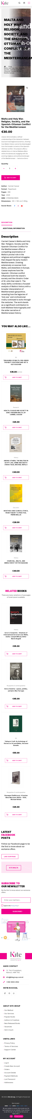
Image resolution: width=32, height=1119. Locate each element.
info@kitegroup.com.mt (14, 977)
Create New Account (12, 1066)
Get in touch (8, 1030)
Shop (10, 66)
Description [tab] (6, 222)
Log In (6, 1063)
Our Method (8, 1010)
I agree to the (11, 905)
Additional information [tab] (14, 228)
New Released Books (12, 1023)
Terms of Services (11, 1046)
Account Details (10, 1073)
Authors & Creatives (11, 1020)
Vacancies (8, 1027)
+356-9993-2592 (12, 982)
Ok (11, 1116)
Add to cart (11, 177)
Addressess (8, 1082)
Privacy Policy (14, 905)
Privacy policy (18, 1116)
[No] (30, 1112)
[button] (27, 87)
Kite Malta (13, 868)
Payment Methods (11, 1076)
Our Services (9, 1013)
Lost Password (9, 1079)
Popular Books (9, 1017)
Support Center (10, 1050)
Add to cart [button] (17, 377)
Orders (7, 1069)
